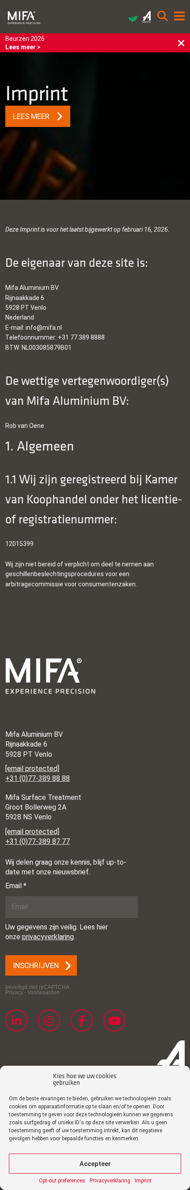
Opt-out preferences (62, 1180)
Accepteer (95, 1164)
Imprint (143, 1180)
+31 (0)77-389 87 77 (37, 841)
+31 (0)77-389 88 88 (37, 778)
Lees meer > (23, 47)
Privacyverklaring (110, 1180)
